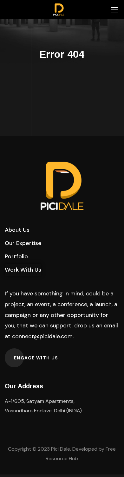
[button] (17, 230)
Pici (55, 449)
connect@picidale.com (42, 336)
